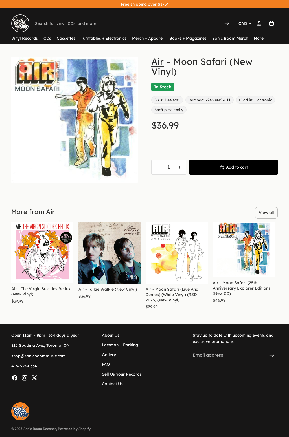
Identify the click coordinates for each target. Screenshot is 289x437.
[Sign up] (272, 355)
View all (266, 212)
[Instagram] (24, 377)
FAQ (106, 364)
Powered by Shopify (74, 429)
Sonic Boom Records (39, 429)
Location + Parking (120, 345)
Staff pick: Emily (168, 109)
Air (157, 61)
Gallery (109, 354)
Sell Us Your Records (122, 374)
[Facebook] (14, 377)
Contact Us (112, 383)
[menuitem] (258, 38)
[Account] (259, 23)
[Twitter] (34, 377)
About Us (110, 335)
